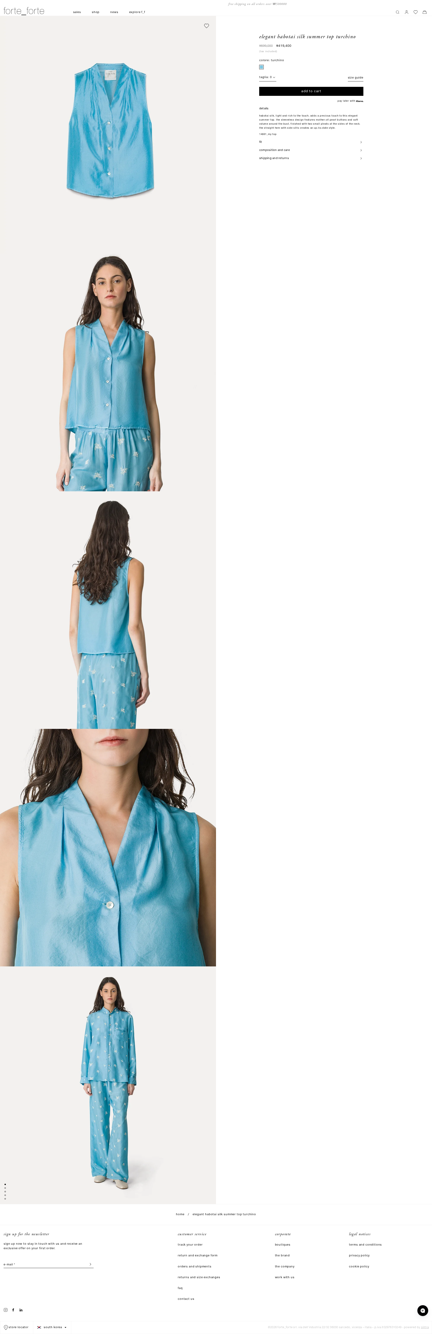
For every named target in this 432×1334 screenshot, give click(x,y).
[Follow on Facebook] (13, 1310)
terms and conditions (365, 1244)
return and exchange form (198, 1255)
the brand (282, 1255)
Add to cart (311, 91)
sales (77, 12)
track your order (190, 1244)
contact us (186, 1299)
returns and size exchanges (199, 1277)
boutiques (283, 1244)
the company (285, 1266)
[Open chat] (422, 1310)
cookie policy (359, 1266)
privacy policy (359, 1255)
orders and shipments (195, 1266)
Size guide (355, 77)
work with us (285, 1277)
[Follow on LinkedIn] (21, 1310)
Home (180, 1214)
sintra (425, 1327)
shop (95, 12)
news (114, 12)
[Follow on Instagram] (5, 1310)
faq (180, 1288)
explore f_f (137, 12)
